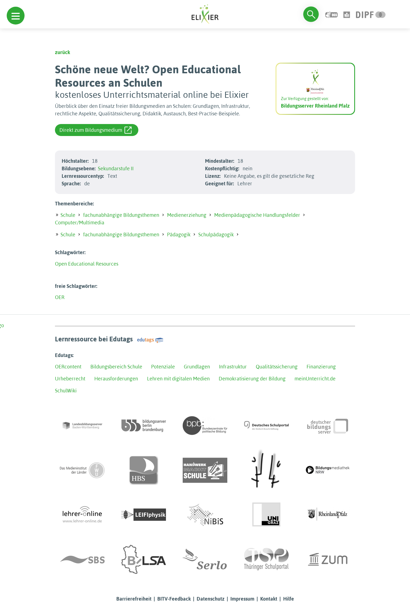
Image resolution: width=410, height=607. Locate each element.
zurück (62, 52)
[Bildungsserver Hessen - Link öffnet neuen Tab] (266, 470)
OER (59, 297)
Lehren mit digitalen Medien (178, 379)
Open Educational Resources (86, 264)
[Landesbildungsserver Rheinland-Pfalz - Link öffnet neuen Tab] (327, 514)
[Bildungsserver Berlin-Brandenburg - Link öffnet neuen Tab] (143, 425)
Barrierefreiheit (133, 599)
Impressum (242, 599)
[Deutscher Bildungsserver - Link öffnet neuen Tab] (327, 425)
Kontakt (268, 599)
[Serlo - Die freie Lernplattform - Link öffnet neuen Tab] (205, 559)
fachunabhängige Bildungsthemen (121, 215)
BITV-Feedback (174, 599)
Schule (68, 215)
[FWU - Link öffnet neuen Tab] (82, 470)
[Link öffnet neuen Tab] (371, 14)
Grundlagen (197, 367)
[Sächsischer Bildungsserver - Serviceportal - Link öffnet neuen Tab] (82, 559)
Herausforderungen (116, 379)
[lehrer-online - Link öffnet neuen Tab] (82, 514)
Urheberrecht (70, 379)
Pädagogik (178, 234)
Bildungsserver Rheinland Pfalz (315, 106)
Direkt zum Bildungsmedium (90, 130)
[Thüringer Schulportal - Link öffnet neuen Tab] (266, 559)
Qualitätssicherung (277, 367)
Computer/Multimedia (79, 222)
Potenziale (163, 367)
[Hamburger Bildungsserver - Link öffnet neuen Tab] (143, 470)
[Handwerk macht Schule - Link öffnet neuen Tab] (205, 470)
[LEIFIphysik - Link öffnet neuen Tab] (143, 514)
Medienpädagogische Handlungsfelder (257, 215)
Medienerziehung (186, 215)
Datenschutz (211, 599)
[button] (16, 16)
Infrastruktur (233, 367)
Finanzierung (321, 367)
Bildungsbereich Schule (116, 367)
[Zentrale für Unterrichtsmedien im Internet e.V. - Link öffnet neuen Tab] (327, 559)
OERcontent (68, 367)
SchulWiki (66, 391)
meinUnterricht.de (315, 379)
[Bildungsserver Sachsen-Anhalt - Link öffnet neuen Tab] (143, 559)
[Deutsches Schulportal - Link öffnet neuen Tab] (266, 425)
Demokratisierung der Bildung (252, 379)
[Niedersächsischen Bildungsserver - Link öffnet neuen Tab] (205, 514)
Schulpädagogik (216, 234)
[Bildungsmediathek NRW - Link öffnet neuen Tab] (327, 470)
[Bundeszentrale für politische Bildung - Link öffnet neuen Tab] (205, 425)
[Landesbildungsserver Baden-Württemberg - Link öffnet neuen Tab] (82, 425)
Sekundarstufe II (116, 168)
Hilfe (288, 599)
